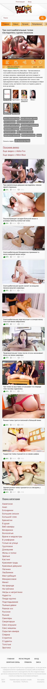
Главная (6, 24)
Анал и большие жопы (11, 118)
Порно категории (11, 499)
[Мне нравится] (6, 67)
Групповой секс (9, 132)
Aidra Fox (7, 114)
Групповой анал (26, 128)
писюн (39, 135)
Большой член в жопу (11, 125)
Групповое (16, 100)
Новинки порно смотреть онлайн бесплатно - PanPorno (21, 681)
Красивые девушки (24, 100)
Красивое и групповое (12, 135)
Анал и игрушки (9, 122)
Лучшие (25, 24)
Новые (15, 24)
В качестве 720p (24, 141)
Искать (42, 18)
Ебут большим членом (25, 132)
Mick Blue (15, 114)
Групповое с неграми (11, 128)
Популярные (37, 24)
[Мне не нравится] (21, 67)
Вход (29, 2)
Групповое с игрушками (29, 125)
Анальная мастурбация (25, 122)
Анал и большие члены (29, 118)
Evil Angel (7, 100)
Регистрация (20, 2)
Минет (33, 100)
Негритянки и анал (28, 135)
